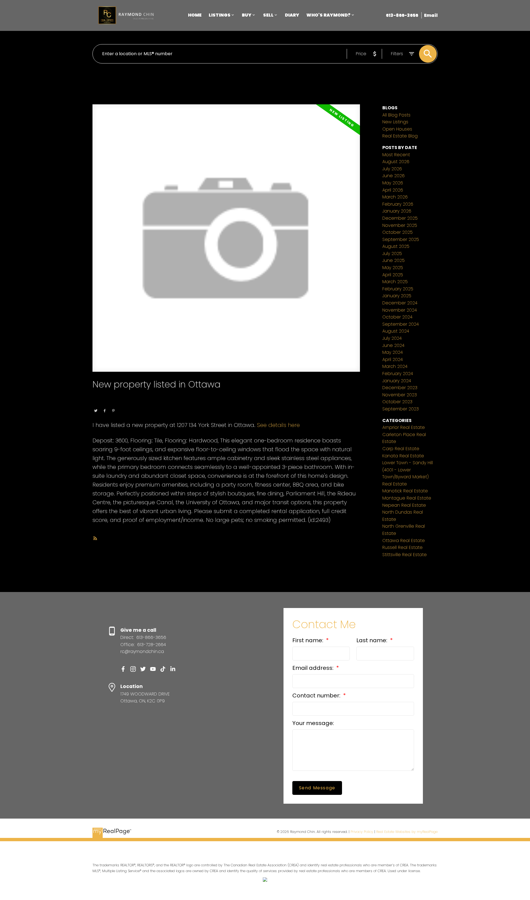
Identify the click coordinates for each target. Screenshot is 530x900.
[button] (123, 669)
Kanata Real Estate (403, 456)
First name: (308, 640)
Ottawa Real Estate (129, 403)
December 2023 (399, 387)
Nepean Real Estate (404, 505)
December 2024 (399, 303)
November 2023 (399, 395)
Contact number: (317, 695)
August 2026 (395, 161)
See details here (278, 425)
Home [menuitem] (195, 15)
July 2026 (392, 169)
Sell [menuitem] (268, 15)
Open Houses (397, 129)
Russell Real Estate (402, 547)
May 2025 (392, 267)
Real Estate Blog (400, 136)
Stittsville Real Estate (404, 554)
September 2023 (400, 409)
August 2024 (395, 331)
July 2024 (392, 338)
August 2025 (395, 246)
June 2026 (393, 175)
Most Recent (396, 155)
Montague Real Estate (406, 498)
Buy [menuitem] (246, 15)
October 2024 (397, 317)
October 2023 (397, 402)
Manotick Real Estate (405, 491)
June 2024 (393, 345)
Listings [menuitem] (219, 15)
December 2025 (400, 218)
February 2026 (397, 204)
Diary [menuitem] (292, 15)
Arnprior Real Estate (403, 427)
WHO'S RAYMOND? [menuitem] (328, 15)
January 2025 (396, 296)
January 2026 (396, 211)
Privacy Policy (362, 831)
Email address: (313, 668)
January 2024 (396, 381)
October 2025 (397, 232)
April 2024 (392, 359)
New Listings (395, 122)
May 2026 (392, 183)
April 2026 (392, 190)
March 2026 (395, 197)
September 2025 (400, 239)
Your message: (313, 723)
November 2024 (399, 310)
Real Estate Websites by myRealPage (407, 831)
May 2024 (392, 352)
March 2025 (395, 281)
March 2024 (394, 366)
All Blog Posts (396, 115)
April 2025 (392, 275)
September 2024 (400, 324)
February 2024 (397, 373)
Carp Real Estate (400, 448)
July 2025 (392, 253)
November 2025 (399, 225)
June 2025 (393, 260)
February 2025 (397, 289)
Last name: (372, 640)
